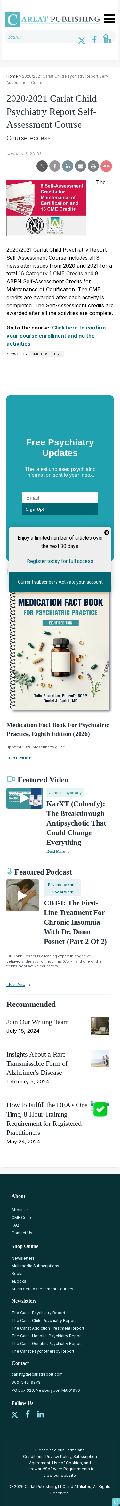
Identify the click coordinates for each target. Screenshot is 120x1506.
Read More (55, 851)
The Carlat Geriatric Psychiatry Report (47, 1343)
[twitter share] (42, 166)
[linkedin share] (67, 166)
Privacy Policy (58, 1456)
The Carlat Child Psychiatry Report (44, 1320)
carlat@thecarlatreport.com (37, 1374)
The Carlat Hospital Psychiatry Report (47, 1335)
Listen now (15, 985)
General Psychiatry (65, 793)
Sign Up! (35, 509)
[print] (93, 166)
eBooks (19, 1281)
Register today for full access (60, 561)
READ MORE (19, 758)
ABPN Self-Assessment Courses (42, 1289)
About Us (20, 1209)
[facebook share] (54, 166)
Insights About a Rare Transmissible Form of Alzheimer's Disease (37, 1063)
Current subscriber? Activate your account (60, 582)
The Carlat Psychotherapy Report (43, 1351)
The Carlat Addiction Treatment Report (48, 1328)
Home (12, 76)
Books (18, 1273)
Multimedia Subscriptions (35, 1265)
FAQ (15, 1225)
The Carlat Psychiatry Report (38, 1312)
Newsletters (23, 1258)
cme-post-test (46, 354)
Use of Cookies (67, 1462)
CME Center (23, 1217)
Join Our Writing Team (37, 1022)
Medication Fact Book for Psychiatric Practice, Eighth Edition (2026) (57, 729)
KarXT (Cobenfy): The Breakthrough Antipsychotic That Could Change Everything (76, 823)
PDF (106, 166)
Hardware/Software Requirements (58, 1469)
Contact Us (22, 1232)
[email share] (80, 166)
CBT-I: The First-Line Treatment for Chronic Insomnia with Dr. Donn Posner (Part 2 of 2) (75, 922)
